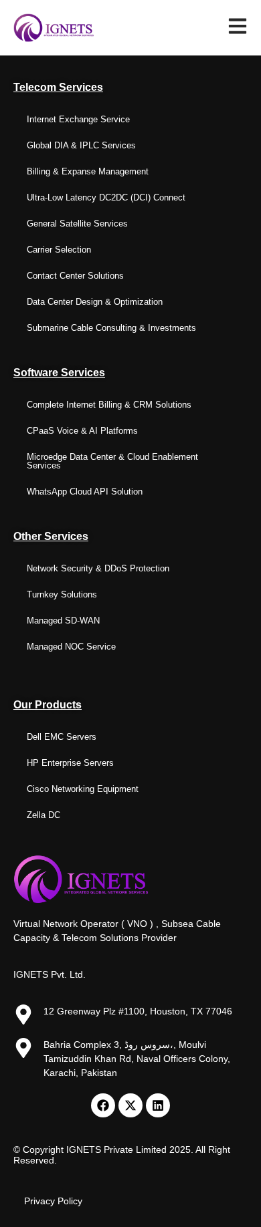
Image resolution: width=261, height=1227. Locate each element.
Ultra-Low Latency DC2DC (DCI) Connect (106, 197)
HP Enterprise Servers (70, 763)
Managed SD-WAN (63, 621)
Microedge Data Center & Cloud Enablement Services (112, 461)
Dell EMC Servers (61, 737)
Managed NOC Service (71, 647)
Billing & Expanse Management (88, 171)
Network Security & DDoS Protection (98, 568)
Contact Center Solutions (75, 276)
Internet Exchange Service (78, 119)
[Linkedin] (158, 1105)
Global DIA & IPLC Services (81, 145)
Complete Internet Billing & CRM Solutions (109, 405)
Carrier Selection (59, 250)
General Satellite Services (77, 224)
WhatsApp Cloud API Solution (85, 492)
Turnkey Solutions (62, 594)
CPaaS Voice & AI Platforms (82, 431)
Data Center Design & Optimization (95, 302)
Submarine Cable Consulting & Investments (111, 328)
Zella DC (43, 815)
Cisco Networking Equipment (83, 789)
